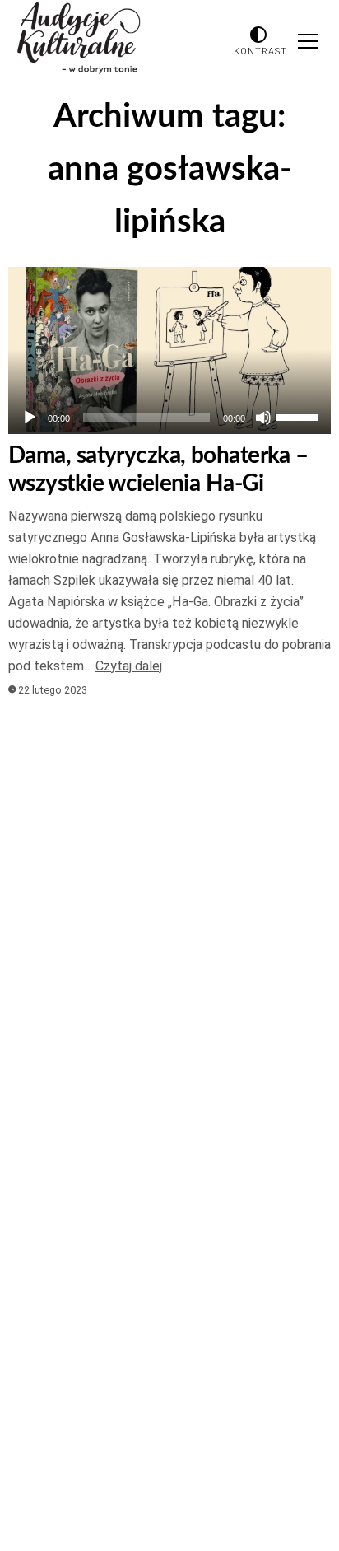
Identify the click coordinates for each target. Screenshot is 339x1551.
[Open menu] (308, 41)
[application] (169, 417)
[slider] (299, 416)
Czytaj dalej (128, 666)
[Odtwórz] (29, 417)
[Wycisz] (263, 417)
